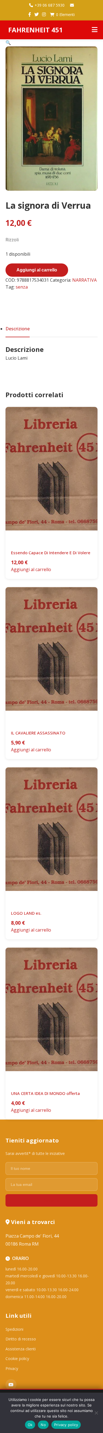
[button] (8, 43)
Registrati (51, 1200)
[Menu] (95, 30)
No (43, 1424)
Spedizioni (14, 1329)
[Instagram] (44, 14)
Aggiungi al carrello (36, 270)
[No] (96, 1413)
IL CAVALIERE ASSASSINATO (38, 733)
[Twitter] (36, 14)
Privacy (11, 1368)
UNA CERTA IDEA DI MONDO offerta (45, 1093)
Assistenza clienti (20, 1348)
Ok (30, 1424)
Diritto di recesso (20, 1339)
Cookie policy (17, 1358)
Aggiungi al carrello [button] (31, 569)
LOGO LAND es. (26, 913)
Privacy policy (66, 1424)
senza (22, 287)
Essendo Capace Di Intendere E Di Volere (50, 552)
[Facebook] (29, 14)
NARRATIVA (84, 280)
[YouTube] (10, 1384)
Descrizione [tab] (17, 329)
